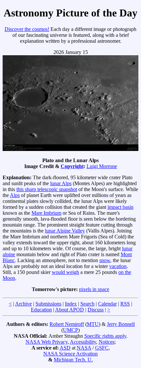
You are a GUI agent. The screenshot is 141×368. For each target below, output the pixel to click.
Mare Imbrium (46, 213)
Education (41, 309)
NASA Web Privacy (47, 342)
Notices (106, 342)
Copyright (72, 166)
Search (87, 304)
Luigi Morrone (102, 166)
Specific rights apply (105, 336)
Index (71, 304)
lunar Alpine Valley (65, 230)
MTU (93, 324)
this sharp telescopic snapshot (46, 189)
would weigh (65, 272)
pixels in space (94, 289)
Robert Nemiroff (67, 324)
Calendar (107, 304)
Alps (15, 195)
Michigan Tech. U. (73, 359)
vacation (118, 266)
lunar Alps (60, 183)
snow (104, 260)
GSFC (102, 348)
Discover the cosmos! (27, 29)
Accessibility (83, 342)
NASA (84, 348)
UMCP (70, 330)
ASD (65, 348)
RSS (125, 304)
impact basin (120, 207)
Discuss (96, 309)
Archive (23, 304)
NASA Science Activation (70, 353)
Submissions (48, 304)
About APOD (69, 309)
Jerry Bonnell (121, 324)
